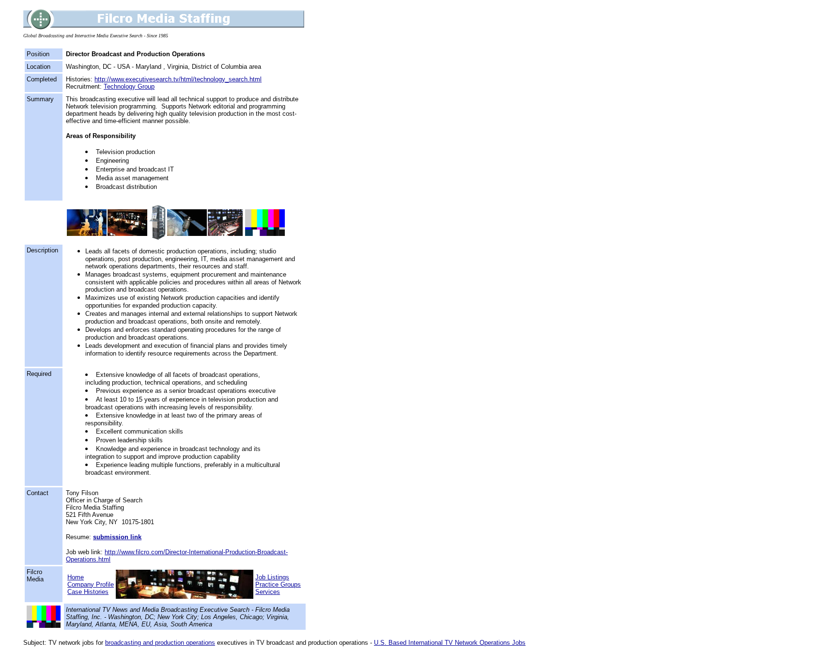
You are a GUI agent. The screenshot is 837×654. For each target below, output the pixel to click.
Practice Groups (278, 584)
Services (267, 591)
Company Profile (90, 584)
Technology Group (129, 86)
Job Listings (272, 577)
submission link (117, 537)
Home (75, 577)
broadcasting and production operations (160, 642)
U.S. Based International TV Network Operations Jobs (450, 642)
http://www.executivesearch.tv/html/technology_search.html (178, 79)
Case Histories (87, 591)
